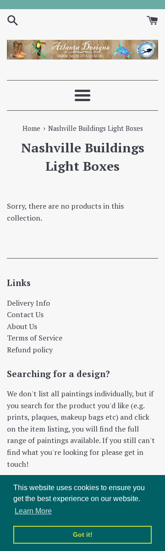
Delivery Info (28, 303)
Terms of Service (34, 338)
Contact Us (25, 314)
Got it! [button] (83, 534)
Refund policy (30, 350)
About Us (22, 326)
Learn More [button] (33, 511)
